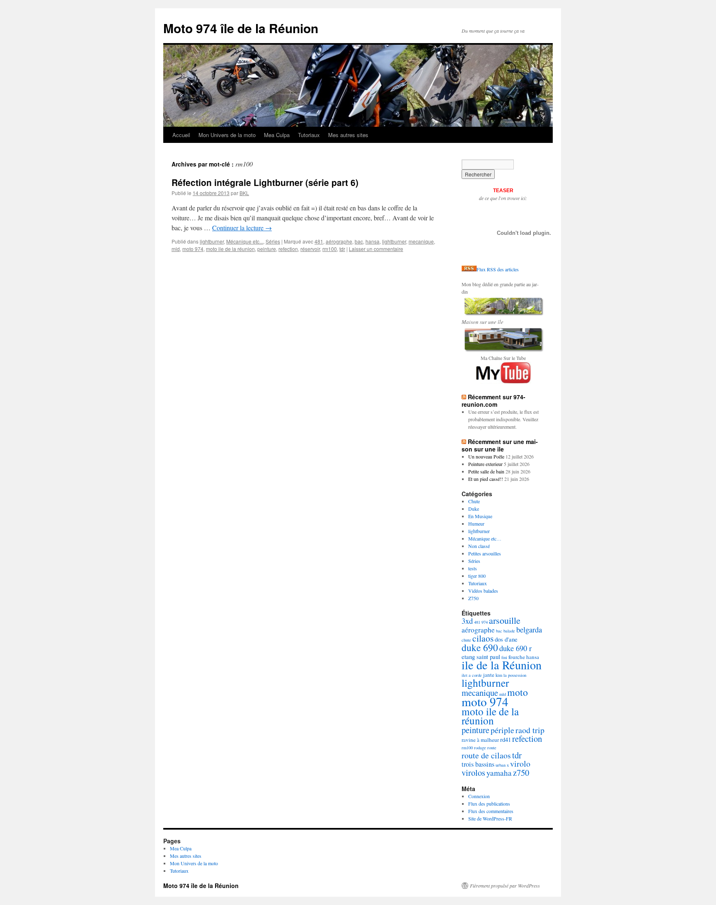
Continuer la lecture (242, 227)
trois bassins (478, 764)
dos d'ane (506, 639)
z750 (521, 772)
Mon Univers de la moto (227, 135)
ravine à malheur (480, 739)
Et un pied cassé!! (485, 478)
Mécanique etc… (484, 538)
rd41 (505, 739)
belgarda (529, 630)
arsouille (504, 620)
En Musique (480, 516)
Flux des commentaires (490, 811)
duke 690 (480, 647)
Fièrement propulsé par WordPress (505, 885)
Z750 (473, 598)
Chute (474, 501)
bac (359, 241)
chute (466, 640)
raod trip (529, 730)
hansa (372, 241)
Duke (473, 508)
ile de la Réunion (502, 665)
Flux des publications (489, 803)
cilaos (482, 638)
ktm (499, 675)
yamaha (499, 772)
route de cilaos (486, 755)
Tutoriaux (309, 135)
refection (288, 248)
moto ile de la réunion (230, 248)
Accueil (181, 135)
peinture (266, 248)
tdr (342, 248)
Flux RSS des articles (498, 269)
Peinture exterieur (485, 464)
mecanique (421, 241)
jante (488, 674)
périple (502, 730)
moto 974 (192, 248)
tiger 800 (477, 575)
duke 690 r (515, 648)
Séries (273, 241)
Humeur (476, 523)
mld (176, 248)
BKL (244, 192)
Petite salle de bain (486, 471)
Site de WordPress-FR (490, 818)
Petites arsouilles (484, 553)
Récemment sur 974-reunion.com (493, 400)
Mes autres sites (348, 135)
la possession (514, 675)
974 (484, 622)
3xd (467, 621)
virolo (520, 763)
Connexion (479, 796)
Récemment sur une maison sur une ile (500, 445)
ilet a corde (472, 675)
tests (472, 568)
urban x (502, 765)
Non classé (479, 546)
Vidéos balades (483, 590)
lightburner (212, 241)
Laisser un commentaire (376, 248)
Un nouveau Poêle (486, 456)
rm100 (329, 248)
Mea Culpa (277, 135)
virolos (473, 772)
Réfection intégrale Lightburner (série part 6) (265, 182)
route (491, 748)
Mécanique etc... (244, 241)
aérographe (339, 241)
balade (509, 631)
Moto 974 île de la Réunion (240, 28)
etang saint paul (481, 656)
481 (318, 241)
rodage (480, 748)
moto (517, 692)
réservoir (310, 248)
